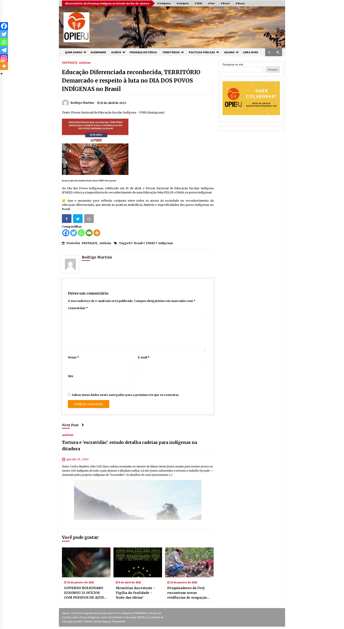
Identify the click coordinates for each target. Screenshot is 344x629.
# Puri (211, 3)
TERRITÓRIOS (171, 52)
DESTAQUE (69, 62)
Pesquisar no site (233, 64)
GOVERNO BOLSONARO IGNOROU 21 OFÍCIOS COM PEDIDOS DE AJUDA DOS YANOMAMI (85, 593)
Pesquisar (273, 69)
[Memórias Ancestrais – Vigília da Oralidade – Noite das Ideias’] (137, 562)
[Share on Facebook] (67, 219)
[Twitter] (73, 232)
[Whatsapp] (81, 232)
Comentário (78, 308)
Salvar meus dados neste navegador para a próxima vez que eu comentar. (125, 395)
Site (70, 376)
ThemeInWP (119, 621)
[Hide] (1, 73)
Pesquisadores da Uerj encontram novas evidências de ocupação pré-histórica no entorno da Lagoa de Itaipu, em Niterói (188, 593)
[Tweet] (78, 219)
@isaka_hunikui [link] (78, 180)
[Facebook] (65, 232)
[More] (96, 232)
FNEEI (150, 243)
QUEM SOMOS (73, 52)
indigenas (165, 243)
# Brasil (225, 3)
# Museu (240, 3)
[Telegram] (4, 50)
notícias (85, 62)
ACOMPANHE (98, 52)
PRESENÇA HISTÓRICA (143, 52)
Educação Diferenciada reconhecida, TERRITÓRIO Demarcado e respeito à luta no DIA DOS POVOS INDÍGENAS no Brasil (131, 81)
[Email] (89, 219)
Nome (73, 357)
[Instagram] (4, 58)
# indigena (183, 3)
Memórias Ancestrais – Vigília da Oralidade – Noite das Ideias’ (135, 592)
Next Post (70, 425)
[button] (269, 52)
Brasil (138, 243)
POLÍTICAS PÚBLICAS (202, 52)
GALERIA (229, 52)
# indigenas (164, 3)
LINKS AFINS (250, 52)
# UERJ (198, 3)
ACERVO (116, 52)
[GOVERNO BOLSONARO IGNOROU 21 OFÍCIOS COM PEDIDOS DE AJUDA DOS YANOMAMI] (86, 562)
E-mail (144, 357)
